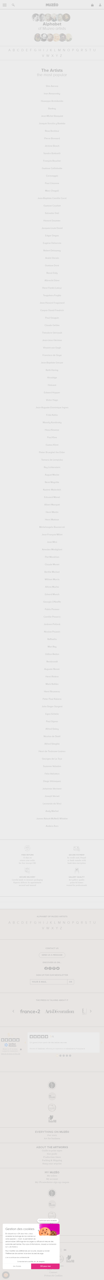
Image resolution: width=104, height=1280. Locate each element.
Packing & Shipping (52, 1160)
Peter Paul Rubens (52, 699)
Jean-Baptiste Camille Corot (52, 198)
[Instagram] (50, 969)
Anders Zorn (52, 826)
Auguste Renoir (52, 669)
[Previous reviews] (25, 1042)
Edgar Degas (52, 236)
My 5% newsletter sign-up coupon (52, 1182)
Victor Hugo (52, 400)
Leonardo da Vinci (52, 804)
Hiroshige (52, 378)
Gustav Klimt (52, 445)
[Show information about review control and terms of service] (21, 1049)
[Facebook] (46, 969)
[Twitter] (58, 969)
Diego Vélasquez (52, 781)
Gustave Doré (52, 266)
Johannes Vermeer (52, 789)
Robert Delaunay (52, 251)
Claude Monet (52, 565)
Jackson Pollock (52, 624)
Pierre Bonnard (52, 139)
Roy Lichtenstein (52, 467)
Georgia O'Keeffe (52, 602)
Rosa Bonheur (52, 131)
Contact (53, 1272)
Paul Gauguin (52, 318)
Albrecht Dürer (52, 281)
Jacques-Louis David (52, 228)
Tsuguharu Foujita (52, 295)
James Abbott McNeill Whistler (52, 819)
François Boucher (52, 161)
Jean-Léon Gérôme (52, 340)
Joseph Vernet (52, 796)
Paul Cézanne (52, 183)
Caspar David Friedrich (52, 310)
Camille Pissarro (52, 617)
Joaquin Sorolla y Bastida (52, 124)
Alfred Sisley (52, 729)
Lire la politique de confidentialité (17, 1257)
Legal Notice (53, 1269)
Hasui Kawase (52, 430)
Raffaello (52, 639)
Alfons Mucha (52, 587)
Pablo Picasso (52, 609)
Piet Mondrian (52, 557)
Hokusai (52, 385)
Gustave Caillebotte (52, 168)
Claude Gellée (52, 325)
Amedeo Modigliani (52, 550)
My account (52, 1179)
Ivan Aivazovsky (52, 94)
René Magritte (52, 482)
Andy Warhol (52, 811)
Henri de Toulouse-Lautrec (52, 751)
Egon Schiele (52, 714)
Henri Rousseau (52, 692)
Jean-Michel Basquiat (52, 116)
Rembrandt (52, 662)
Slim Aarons (52, 86)
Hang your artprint (52, 1163)
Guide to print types (52, 1150)
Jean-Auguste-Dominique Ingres (52, 408)
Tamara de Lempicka (52, 460)
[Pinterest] (54, 969)
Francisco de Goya (52, 355)
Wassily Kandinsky (52, 423)
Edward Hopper (52, 393)
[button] (6, 1275)
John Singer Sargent (52, 707)
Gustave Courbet (52, 206)
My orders (52, 1176)
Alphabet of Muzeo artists (52, 916)
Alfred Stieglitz (52, 744)
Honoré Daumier (52, 221)
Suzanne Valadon (52, 766)
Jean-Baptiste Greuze (52, 363)
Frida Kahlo (52, 415)
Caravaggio (52, 176)
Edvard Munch (52, 594)
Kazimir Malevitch (52, 490)
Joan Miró (52, 542)
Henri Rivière (52, 677)
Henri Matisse (52, 520)
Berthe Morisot (52, 572)
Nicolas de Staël (52, 736)
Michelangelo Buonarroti (52, 527)
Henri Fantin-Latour (52, 288)
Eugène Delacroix (52, 243)
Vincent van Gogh (52, 348)
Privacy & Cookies (53, 1275)
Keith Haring (52, 370)
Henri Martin (52, 512)
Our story (52, 1135)
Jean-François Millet (52, 535)
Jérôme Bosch (52, 146)
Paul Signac (52, 722)
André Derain (52, 258)
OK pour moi (45, 1266)
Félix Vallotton (52, 774)
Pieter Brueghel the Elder (52, 452)
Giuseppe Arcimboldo (52, 101)
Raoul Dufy (52, 273)
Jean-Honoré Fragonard (52, 303)
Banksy (52, 109)
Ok (70, 982)
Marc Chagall (52, 191)
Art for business (52, 1138)
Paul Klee (52, 437)
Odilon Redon (52, 654)
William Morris (52, 580)
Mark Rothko (52, 684)
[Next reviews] (102, 1042)
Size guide (52, 1154)
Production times (52, 1157)
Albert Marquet (52, 505)
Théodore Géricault (52, 333)
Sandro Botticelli (52, 153)
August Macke (52, 475)
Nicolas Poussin (52, 632)
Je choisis (17, 1266)
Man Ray (52, 647)
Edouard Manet (52, 497)
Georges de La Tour (52, 759)
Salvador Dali (52, 213)
